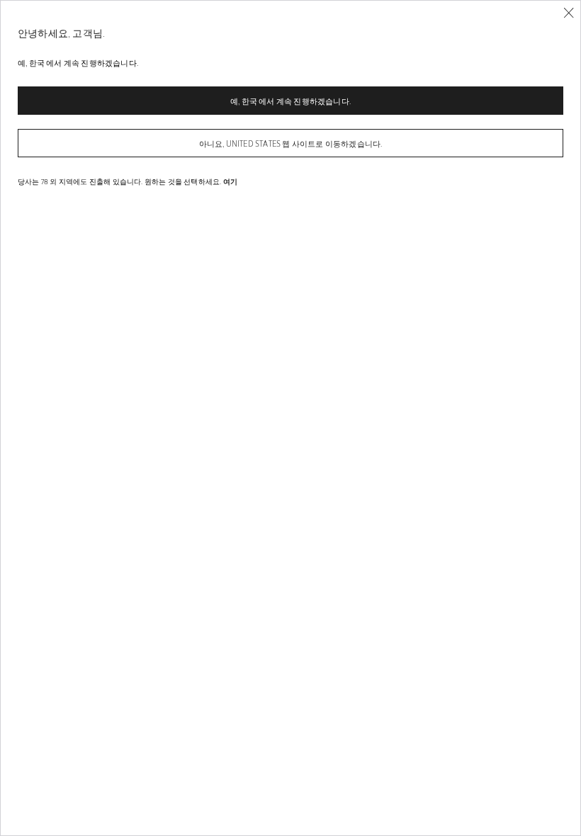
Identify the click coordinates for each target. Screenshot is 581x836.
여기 (230, 181)
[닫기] (569, 13)
